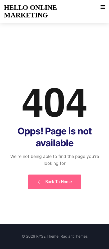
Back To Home (58, 181)
